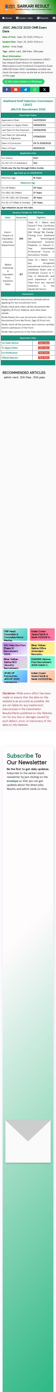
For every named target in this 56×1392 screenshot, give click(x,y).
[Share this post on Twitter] (44, 89)
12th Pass (27, 51)
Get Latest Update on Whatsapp (24, 81)
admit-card (15, 51)
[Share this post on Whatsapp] (35, 89)
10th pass (38, 51)
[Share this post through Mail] (16, 89)
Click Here (43, 342)
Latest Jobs (25, 18)
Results (44, 18)
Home (8, 18)
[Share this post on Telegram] (25, 89)
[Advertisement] (28, 503)
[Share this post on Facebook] (6, 89)
